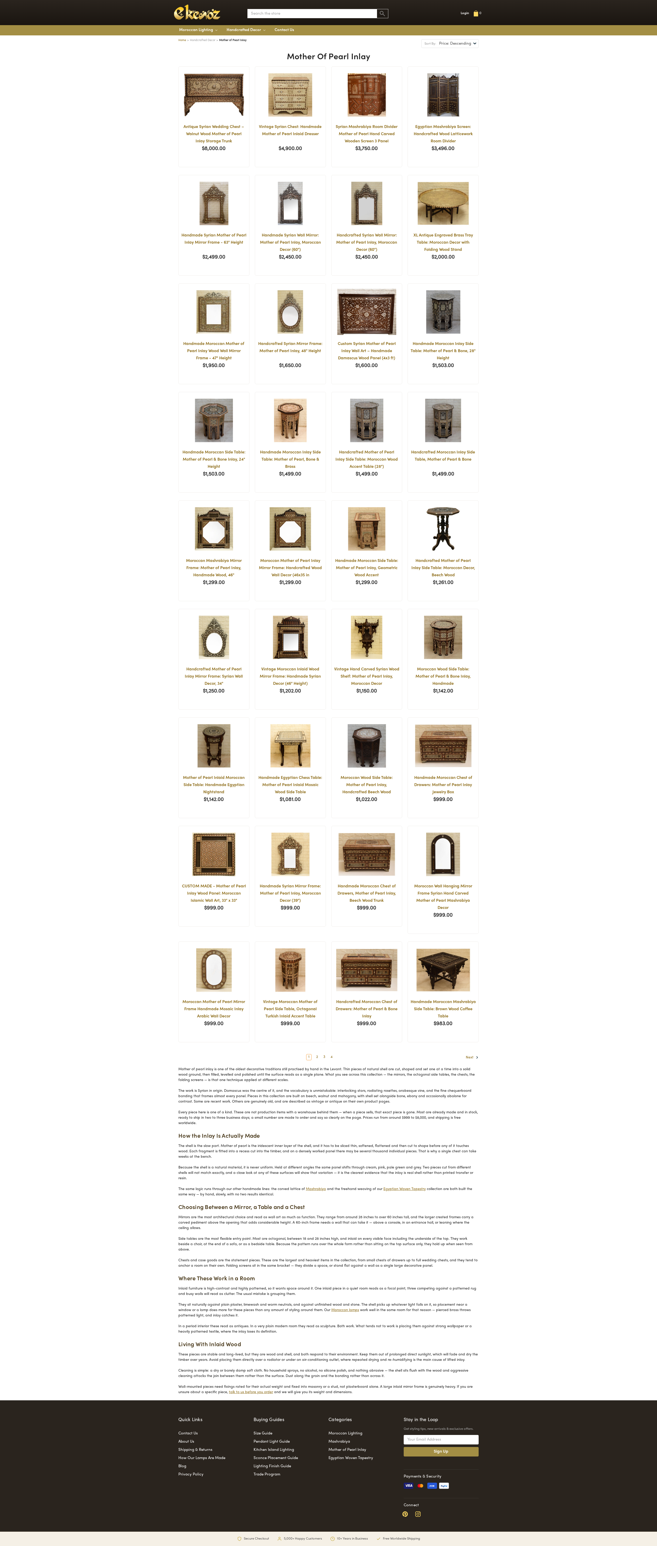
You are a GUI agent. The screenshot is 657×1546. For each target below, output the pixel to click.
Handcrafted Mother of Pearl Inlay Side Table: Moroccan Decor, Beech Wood (443, 568)
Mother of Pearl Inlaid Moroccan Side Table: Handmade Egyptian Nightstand (214, 785)
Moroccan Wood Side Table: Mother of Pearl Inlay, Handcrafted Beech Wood (367, 785)
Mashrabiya (316, 1189)
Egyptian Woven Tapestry (404, 1189)
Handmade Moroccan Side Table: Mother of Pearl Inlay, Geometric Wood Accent (366, 568)
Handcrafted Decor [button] (244, 30)
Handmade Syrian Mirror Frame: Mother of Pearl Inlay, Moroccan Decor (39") (290, 894)
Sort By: (430, 43)
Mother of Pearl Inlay (347, 1450)
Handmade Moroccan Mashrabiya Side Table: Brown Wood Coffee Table (443, 1009)
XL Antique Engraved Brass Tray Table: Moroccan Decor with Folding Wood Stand (443, 243)
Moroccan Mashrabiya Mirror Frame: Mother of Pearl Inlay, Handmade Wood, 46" (214, 568)
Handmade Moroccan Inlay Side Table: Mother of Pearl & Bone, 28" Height (443, 351)
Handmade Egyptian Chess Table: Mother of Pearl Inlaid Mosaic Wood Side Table (290, 785)
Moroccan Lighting (196, 30)
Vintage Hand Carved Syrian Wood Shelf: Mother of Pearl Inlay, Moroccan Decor (366, 677)
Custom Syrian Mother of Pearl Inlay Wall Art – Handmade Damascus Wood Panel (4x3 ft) (367, 351)
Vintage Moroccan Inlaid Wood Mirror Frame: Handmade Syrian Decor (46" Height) (290, 677)
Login (465, 13)
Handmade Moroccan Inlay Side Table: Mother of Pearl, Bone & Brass (290, 460)
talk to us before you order (251, 1392)
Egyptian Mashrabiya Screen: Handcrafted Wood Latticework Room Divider (443, 134)
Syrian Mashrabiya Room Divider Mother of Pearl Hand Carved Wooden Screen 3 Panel (367, 134)
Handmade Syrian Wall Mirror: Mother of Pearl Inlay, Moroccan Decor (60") (290, 243)
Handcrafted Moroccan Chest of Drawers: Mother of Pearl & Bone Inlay (367, 1009)
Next (470, 1057)
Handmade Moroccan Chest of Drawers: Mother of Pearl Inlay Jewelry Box (443, 785)
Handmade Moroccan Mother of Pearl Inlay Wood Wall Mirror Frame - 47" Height (213, 351)
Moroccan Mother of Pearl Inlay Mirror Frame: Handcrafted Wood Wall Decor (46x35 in (290, 568)
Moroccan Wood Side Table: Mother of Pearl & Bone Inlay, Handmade (443, 677)
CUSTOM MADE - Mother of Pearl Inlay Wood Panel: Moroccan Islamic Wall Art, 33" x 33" (214, 894)
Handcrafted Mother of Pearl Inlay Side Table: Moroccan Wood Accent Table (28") (366, 460)
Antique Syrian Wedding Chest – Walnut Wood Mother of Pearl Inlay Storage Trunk (213, 134)
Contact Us (284, 30)
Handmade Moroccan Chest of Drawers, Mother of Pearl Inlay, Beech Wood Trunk (366, 894)
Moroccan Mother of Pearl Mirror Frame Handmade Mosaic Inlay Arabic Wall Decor (213, 1009)
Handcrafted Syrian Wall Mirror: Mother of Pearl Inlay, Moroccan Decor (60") (366, 243)
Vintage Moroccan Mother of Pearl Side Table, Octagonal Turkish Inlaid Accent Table (290, 1009)
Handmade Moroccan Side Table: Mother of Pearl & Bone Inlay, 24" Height (213, 460)
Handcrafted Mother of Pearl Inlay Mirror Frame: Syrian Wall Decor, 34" (214, 677)
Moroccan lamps (345, 1310)
